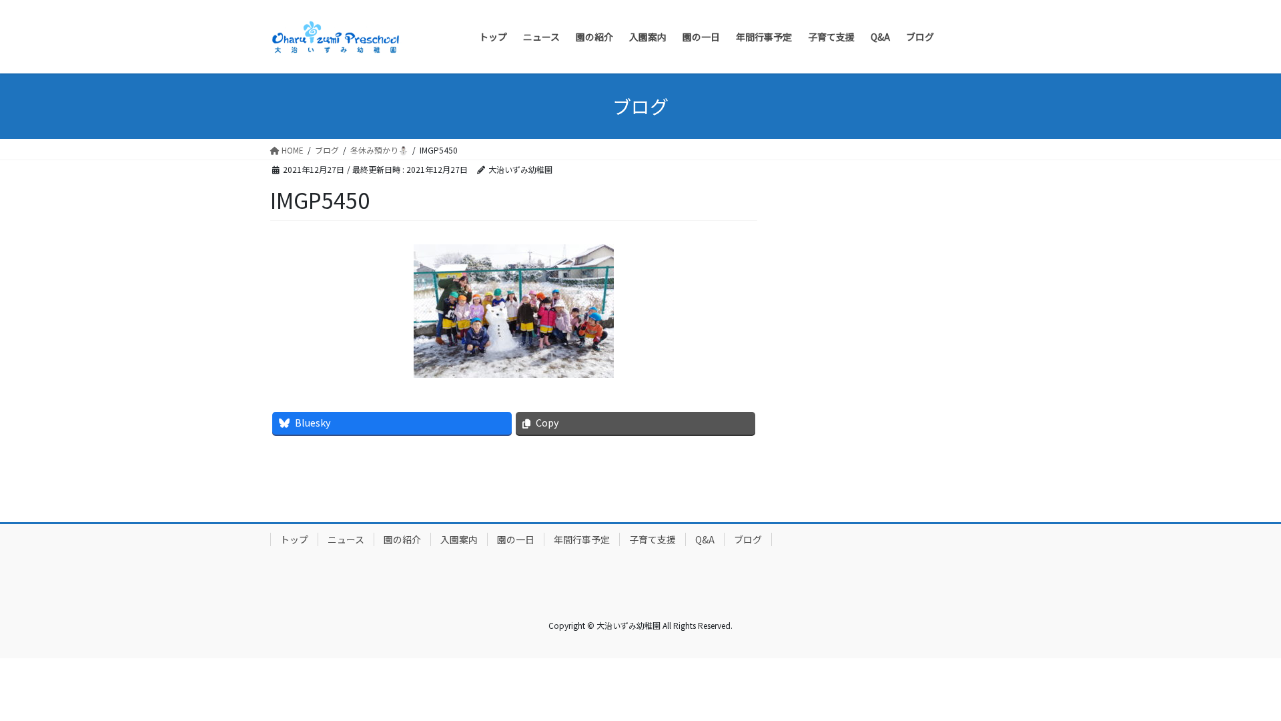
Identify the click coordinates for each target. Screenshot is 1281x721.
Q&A (705, 539)
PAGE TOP (1241, 687)
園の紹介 (402, 539)
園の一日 (515, 539)
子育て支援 (652, 539)
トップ (294, 539)
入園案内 (459, 539)
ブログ (748, 539)
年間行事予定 (582, 539)
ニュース (346, 539)
